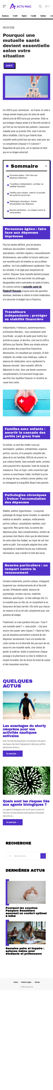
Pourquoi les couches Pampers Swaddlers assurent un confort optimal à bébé (26, 911)
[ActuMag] (20, 6)
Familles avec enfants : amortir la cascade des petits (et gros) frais (27, 193)
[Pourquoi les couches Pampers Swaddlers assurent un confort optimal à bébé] (26, 892)
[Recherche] (40, 6)
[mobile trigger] (5, 6)
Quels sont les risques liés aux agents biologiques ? (26, 803)
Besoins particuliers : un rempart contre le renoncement (28, 211)
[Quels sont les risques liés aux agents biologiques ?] (26, 781)
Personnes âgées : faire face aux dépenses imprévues (23, 176)
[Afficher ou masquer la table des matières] (42, 166)
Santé (9, 65)
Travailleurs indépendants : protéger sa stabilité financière (26, 185)
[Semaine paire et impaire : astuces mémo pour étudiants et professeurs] (26, 932)
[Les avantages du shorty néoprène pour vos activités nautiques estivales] (26, 705)
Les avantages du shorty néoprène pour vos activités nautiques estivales (24, 731)
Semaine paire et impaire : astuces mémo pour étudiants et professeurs (25, 951)
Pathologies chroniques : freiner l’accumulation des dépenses (23, 202)
